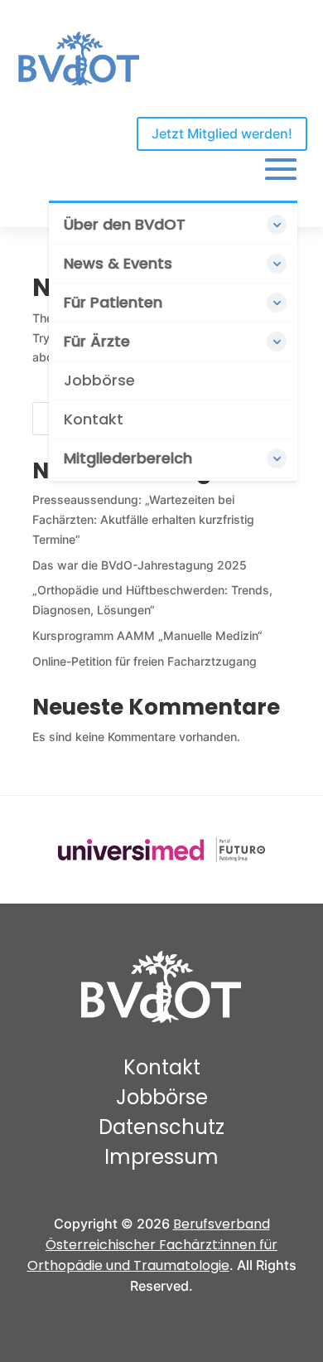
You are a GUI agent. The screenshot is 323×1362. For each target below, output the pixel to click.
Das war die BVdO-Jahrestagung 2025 (139, 565)
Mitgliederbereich (128, 458)
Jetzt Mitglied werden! (222, 133)
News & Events (118, 263)
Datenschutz (161, 1127)
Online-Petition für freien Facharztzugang (144, 661)
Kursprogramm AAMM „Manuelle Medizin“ (147, 635)
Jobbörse (99, 380)
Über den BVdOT (125, 224)
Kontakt (93, 419)
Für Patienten (113, 302)
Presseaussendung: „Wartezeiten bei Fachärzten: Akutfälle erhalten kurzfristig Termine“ (143, 519)
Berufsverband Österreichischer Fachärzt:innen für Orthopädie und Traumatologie (152, 1244)
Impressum (161, 1157)
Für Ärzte (97, 341)
